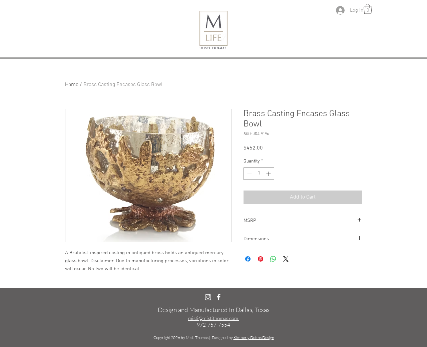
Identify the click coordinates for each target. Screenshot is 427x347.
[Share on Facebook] (248, 259)
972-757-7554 (213, 325)
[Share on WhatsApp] (273, 259)
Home (71, 84)
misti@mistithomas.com (213, 318)
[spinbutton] (259, 174)
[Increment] (269, 174)
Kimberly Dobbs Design (254, 337)
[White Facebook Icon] (219, 297)
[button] (368, 9)
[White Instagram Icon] (208, 297)
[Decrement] (249, 174)
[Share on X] (286, 259)
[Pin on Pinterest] (261, 259)
